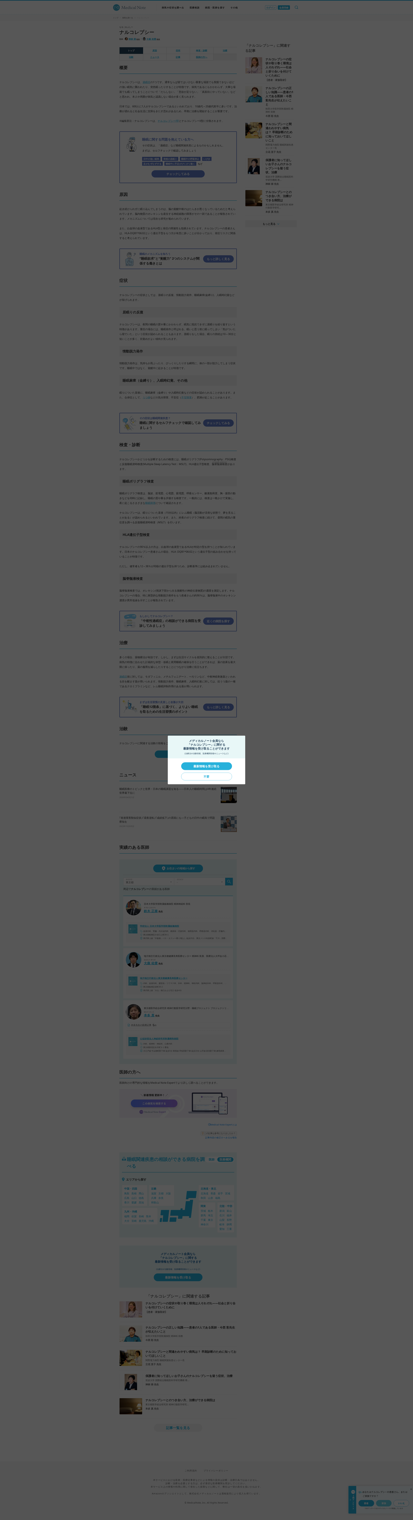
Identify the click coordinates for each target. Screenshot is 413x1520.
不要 (206, 776)
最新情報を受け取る (206, 766)
